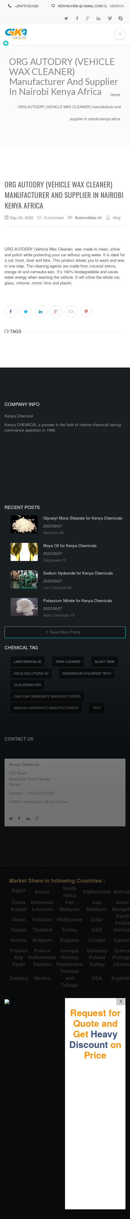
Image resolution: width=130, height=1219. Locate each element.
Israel (122, 902)
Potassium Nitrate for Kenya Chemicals (77, 600)
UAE (97, 929)
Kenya (42, 891)
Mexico (42, 978)
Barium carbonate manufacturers (46, 707)
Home (115, 94)
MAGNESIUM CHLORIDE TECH (87, 673)
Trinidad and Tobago (69, 978)
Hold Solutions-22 (31, 673)
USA (97, 978)
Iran (69, 902)
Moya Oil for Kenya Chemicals (70, 545)
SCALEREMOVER (27, 684)
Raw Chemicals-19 (59, 615)
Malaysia (70, 909)
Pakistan (42, 919)
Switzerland (69, 964)
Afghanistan (97, 891)
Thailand (42, 929)
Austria (18, 940)
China (18, 902)
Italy (18, 957)
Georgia (69, 950)
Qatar (97, 919)
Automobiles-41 (88, 217)
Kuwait (19, 909)
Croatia (97, 940)
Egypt (18, 890)
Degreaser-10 (54, 559)
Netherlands (42, 957)
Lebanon (42, 909)
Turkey (69, 929)
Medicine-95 (53, 532)
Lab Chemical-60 (57, 587)
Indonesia (42, 902)
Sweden (42, 964)
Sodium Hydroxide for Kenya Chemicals (78, 573)
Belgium (42, 940)
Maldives (97, 909)
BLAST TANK (105, 661)
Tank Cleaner (68, 661)
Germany (96, 950)
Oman (18, 919)
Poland (97, 957)
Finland (18, 950)
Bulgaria (69, 940)
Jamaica (18, 978)
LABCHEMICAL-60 (27, 661)
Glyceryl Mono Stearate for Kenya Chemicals (82, 518)
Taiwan (19, 929)
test (97, 707)
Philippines (70, 919)
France (42, 950)
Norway (69, 957)
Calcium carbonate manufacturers (47, 696)
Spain (18, 964)
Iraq (97, 902)
